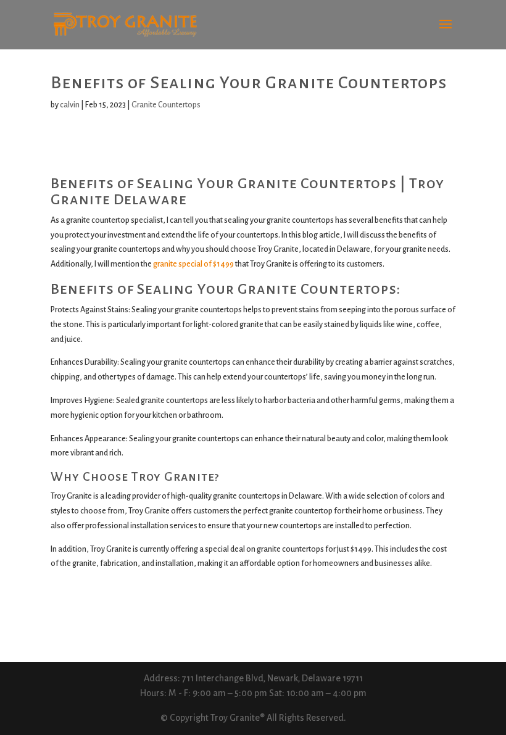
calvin (70, 105)
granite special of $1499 (193, 264)
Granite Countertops (166, 105)
